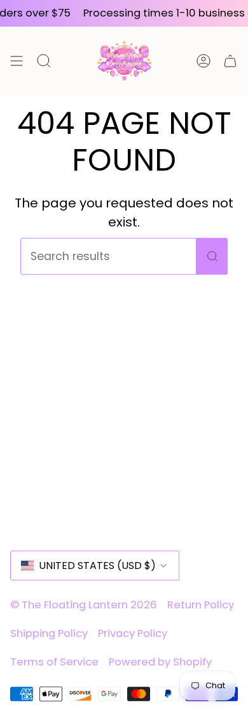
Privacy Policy (132, 633)
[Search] (212, 256)
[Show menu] (16, 60)
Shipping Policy (49, 633)
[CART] (230, 60)
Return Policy (200, 605)
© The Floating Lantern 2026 (83, 605)
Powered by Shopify (160, 662)
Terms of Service (54, 662)
